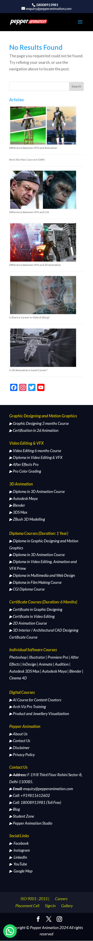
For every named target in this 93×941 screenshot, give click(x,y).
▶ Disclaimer (19, 747)
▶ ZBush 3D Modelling (27, 519)
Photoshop (18, 657)
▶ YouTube (18, 864)
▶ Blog (14, 809)
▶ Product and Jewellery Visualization (39, 713)
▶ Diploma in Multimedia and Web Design (42, 575)
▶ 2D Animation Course (28, 623)
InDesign (29, 664)
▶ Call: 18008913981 (27, 802)
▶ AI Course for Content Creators (35, 699)
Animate (45, 664)
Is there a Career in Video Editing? (29, 317)
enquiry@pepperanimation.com (48, 788)
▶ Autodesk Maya (23, 498)
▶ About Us (18, 734)
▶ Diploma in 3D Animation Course (37, 491)
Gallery (67, 905)
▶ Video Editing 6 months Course (35, 450)
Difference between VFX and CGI (29, 212)
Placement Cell (27, 905)
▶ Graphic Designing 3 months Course (39, 423)
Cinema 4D (18, 678)
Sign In (50, 905)
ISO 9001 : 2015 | (35, 898)
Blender (75, 671)
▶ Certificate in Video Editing (32, 616)
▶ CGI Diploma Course (27, 589)
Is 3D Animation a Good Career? (28, 370)
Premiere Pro (58, 657)
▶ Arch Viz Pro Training (27, 706)
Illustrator (37, 657)
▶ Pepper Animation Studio (30, 823)
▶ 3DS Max (18, 512)
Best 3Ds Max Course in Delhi (27, 159)
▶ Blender (17, 505)
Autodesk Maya (54, 671)
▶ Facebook (19, 843)
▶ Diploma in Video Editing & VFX (35, 457)
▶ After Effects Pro (24, 464)
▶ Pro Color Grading (25, 471)
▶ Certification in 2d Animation (33, 430)
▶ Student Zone (21, 816)
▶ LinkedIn (18, 857)
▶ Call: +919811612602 (29, 795)
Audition (62, 664)
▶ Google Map (21, 871)
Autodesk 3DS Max (24, 671)
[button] (10, 931)
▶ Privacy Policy (22, 754)
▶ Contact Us (19, 740)
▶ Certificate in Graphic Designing (35, 609)
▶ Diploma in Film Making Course (35, 582)
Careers (61, 898)
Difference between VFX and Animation (33, 148)
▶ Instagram (19, 850)
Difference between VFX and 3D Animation (35, 265)
